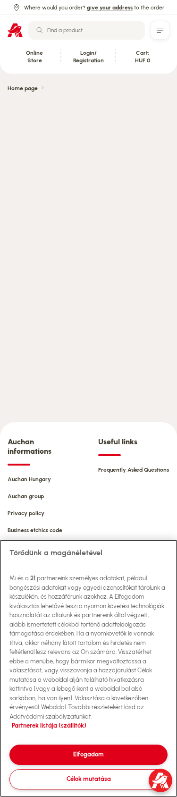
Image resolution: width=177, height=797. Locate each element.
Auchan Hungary (29, 479)
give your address (110, 7)
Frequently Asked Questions (133, 469)
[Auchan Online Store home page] (15, 30)
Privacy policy (26, 513)
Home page (23, 88)
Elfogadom (88, 754)
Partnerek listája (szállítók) (49, 725)
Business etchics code (35, 530)
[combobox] (86, 30)
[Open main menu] (160, 30)
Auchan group (26, 496)
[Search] (39, 30)
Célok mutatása (89, 778)
